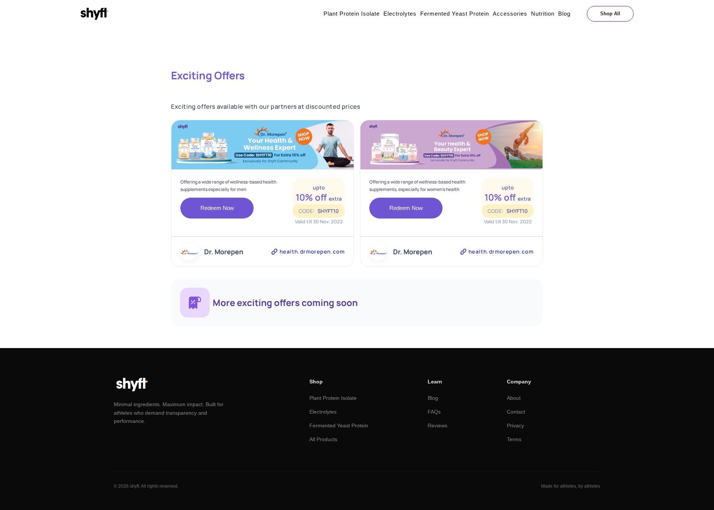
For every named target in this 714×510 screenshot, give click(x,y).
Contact (516, 412)
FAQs (434, 412)
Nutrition (542, 13)
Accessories (510, 13)
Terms (514, 439)
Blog (564, 13)
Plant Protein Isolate (352, 13)
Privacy (515, 425)
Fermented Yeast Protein (454, 13)
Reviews (437, 425)
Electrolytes (399, 13)
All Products (323, 439)
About (514, 398)
